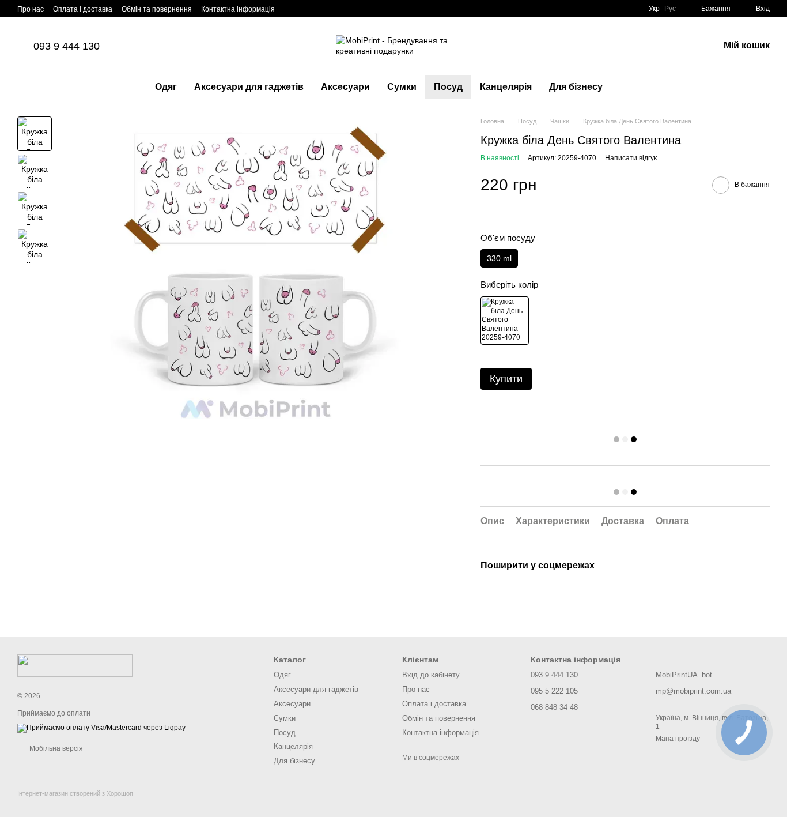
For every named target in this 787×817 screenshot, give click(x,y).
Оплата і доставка (82, 9)
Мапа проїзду (678, 739)
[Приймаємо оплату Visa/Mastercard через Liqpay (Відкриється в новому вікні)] (101, 728)
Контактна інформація (238, 9)
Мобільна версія (55, 748)
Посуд (448, 87)
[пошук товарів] (632, 87)
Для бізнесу (576, 87)
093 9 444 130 (66, 46)
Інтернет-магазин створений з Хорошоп (75, 793)
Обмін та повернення (157, 9)
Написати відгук (631, 158)
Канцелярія (506, 87)
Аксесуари (345, 87)
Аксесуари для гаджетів (249, 87)
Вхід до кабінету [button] (431, 675)
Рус (670, 8)
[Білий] (504, 320)
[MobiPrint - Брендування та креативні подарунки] (75, 665)
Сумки (402, 87)
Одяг (166, 87)
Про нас (30, 9)
